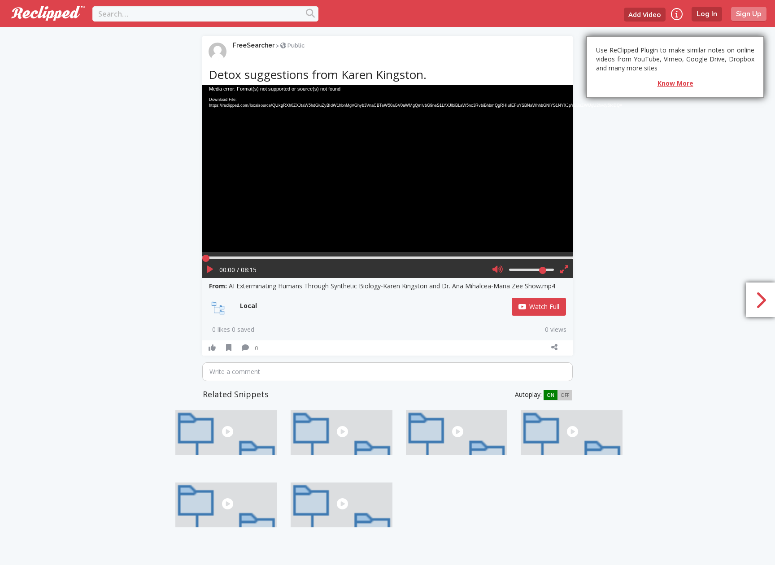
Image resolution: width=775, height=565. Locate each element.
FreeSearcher (253, 45)
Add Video (644, 14)
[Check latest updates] (677, 14)
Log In (707, 14)
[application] (387, 168)
